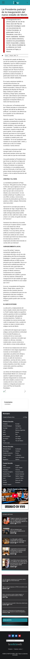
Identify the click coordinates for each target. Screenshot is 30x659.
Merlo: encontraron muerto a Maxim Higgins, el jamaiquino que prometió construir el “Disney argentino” (13, 595)
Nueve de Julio (19, 480)
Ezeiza (17, 453)
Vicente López (6, 442)
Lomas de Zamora (19, 457)
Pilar (16, 434)
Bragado (17, 465)
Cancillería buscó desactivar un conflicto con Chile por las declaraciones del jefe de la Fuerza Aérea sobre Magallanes (18, 563)
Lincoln (4, 480)
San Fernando (6, 436)
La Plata (25, 417)
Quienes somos (18, 649)
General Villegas (7, 476)
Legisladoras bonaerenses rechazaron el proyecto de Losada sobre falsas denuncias (18, 551)
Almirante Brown (7, 449)
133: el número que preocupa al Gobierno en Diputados (17, 531)
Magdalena (5, 459)
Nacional (4, 588)
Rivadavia (17, 482)
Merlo (4, 432)
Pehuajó (5, 482)
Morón (4, 17)
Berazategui (6, 451)
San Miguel (18, 438)
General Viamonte (19, 474)
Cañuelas (17, 451)
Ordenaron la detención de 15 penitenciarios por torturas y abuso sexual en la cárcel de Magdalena (13, 611)
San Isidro (17, 436)
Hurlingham (18, 426)
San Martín (5, 438)
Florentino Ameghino (8, 471)
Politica (12, 523)
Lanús (4, 457)
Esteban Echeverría (7, 453)
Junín (4, 478)
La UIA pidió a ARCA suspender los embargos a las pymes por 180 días (18, 540)
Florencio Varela (7, 455)
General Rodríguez (7, 426)
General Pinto (6, 474)
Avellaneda (18, 449)
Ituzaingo (5, 428)
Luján (4, 430)
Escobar (17, 423)
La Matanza (18, 455)
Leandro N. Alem (19, 478)
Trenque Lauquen (7, 484)
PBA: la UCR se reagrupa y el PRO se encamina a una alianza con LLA (14, 587)
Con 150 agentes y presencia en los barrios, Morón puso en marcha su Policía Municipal (14, 580)
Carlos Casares (6, 467)
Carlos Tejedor (18, 467)
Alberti (4, 465)
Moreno (17, 432)
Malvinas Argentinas (20, 430)
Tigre (4, 440)
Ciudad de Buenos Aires (8, 417)
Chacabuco (5, 469)
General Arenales (19, 471)
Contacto (10, 649)
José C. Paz (18, 428)
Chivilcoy (17, 469)
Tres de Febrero (19, 440)
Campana (5, 423)
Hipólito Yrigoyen (19, 476)
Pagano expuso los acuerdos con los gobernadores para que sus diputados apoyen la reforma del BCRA (19, 521)
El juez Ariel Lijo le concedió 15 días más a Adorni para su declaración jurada (14, 604)
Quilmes (17, 459)
